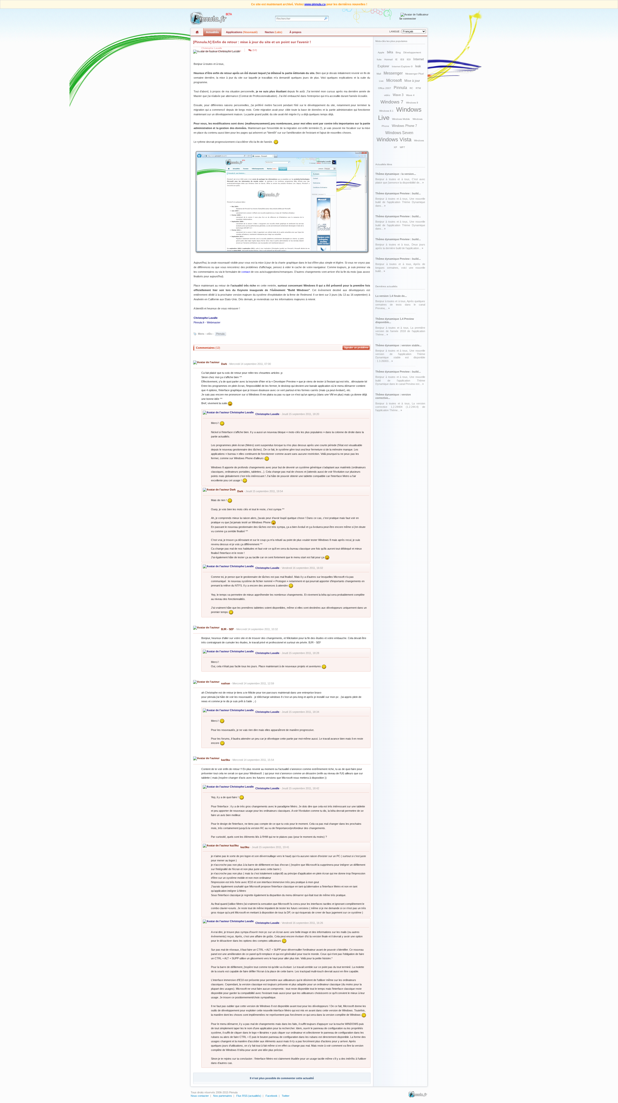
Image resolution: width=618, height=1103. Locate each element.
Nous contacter (200, 1095)
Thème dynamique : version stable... (398, 345)
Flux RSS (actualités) (248, 1095)
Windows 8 (412, 102)
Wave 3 (398, 95)
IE (396, 59)
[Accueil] (210, 18)
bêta (390, 52)
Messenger (393, 73)
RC (411, 88)
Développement (412, 52)
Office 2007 (384, 88)
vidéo (387, 95)
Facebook (271, 1095)
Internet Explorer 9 (402, 66)
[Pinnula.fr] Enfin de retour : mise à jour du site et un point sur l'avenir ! (252, 42)
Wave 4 (410, 95)
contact (245, 271)
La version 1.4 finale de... (391, 295)
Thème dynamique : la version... (395, 173)
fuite (379, 59)
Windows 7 (391, 101)
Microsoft (394, 80)
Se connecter (407, 18)
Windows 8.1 (386, 110)
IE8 (402, 59)
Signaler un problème (356, 347)
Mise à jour (412, 80)
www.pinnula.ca (315, 4)
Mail (379, 73)
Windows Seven (399, 133)
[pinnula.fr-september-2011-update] (282, 253)
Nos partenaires (222, 1095)
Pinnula (220, 333)
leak (418, 66)
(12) (255, 50)
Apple (381, 52)
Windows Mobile (401, 119)
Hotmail (388, 59)
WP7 (402, 147)
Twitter (285, 1095)
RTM (418, 88)
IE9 (409, 59)
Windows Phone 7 (404, 126)
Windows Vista (394, 139)
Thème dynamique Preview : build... (398, 193)
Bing (398, 52)
